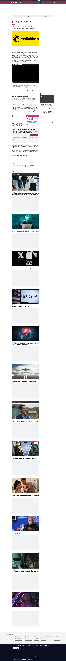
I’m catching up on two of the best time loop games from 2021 (47, 112)
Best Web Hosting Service (19, 638)
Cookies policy (25, 653)
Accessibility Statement (16, 655)
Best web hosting (43, 16)
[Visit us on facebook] (38, 2)
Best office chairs (20, 16)
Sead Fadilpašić (18, 24)
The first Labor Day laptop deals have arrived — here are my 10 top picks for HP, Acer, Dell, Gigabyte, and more (47, 116)
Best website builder (51, 16)
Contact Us (34, 651)
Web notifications (45, 653)
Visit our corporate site (45, 645)
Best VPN (16, 634)
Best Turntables (43, 634)
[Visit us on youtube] (41, 2)
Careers (24, 655)
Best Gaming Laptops (28, 636)
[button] (53, 2)
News (13, 24)
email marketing (16, 52)
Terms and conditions (46, 651)
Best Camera (56, 634)
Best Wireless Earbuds (44, 638)
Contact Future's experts (26, 651)
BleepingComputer (17, 158)
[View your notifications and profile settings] (50, 3)
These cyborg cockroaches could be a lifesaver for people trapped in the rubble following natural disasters (47, 122)
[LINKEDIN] (13, 163)
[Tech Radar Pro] (34, 0)
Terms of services (24, 137)
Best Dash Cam (56, 636)
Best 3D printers (28, 16)
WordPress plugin (26, 105)
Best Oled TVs (36, 638)
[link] (17, 85)
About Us (14, 651)
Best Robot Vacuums (57, 640)
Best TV (35, 636)
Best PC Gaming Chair (28, 640)
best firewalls (19, 157)
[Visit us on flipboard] (43, 2)
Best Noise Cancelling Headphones (46, 636)
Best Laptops (27, 634)
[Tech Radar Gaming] (38, 0)
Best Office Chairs (43, 640)
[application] (25, 73)
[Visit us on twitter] (40, 2)
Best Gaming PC (27, 638)
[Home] (28, 0)
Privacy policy (15, 653)
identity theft (36, 112)
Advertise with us (35, 653)
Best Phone (35, 634)
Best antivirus (35, 16)
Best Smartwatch (36, 640)
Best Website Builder (18, 640)
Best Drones (55, 638)
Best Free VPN (17, 636)
